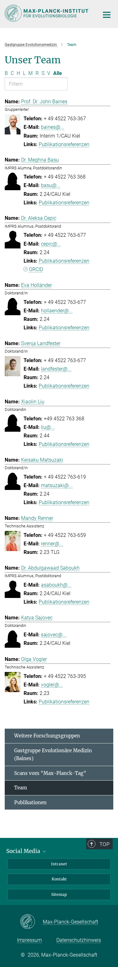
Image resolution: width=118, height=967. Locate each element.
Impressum (29, 940)
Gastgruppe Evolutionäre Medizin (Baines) (53, 755)
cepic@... (51, 244)
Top (104, 844)
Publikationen (30, 802)
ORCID (36, 269)
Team (20, 788)
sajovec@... (53, 635)
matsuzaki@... (57, 485)
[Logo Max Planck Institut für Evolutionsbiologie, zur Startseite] (47, 13)
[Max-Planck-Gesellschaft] (31, 922)
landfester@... (56, 369)
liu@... (48, 427)
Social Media (24, 851)
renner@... (52, 544)
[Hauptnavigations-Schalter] (106, 15)
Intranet (59, 864)
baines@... (52, 127)
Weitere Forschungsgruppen (47, 736)
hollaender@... (57, 311)
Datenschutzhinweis (78, 940)
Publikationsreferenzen (64, 144)
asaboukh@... (56, 585)
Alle (57, 73)
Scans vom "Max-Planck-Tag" (50, 773)
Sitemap (59, 894)
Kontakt (59, 879)
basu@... (50, 185)
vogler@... (52, 685)
